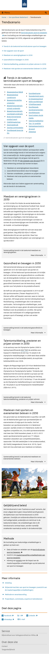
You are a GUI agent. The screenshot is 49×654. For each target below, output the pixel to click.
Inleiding (8, 583)
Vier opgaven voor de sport (14, 51)
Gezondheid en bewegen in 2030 (16, 60)
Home (4, 17)
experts (19, 560)
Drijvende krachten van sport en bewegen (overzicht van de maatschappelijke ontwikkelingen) (26, 588)
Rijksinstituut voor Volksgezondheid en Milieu (24, 635)
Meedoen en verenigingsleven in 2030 (18, 55)
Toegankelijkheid (8, 649)
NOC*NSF (24, 350)
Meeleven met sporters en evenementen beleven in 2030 (25, 68)
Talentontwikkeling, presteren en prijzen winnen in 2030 (25, 64)
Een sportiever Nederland (18, 17)
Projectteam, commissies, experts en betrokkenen (23, 599)
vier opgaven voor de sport (30, 161)
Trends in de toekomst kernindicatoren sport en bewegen (25, 46)
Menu (7, 12)
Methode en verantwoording (16, 594)
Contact (5, 646)
